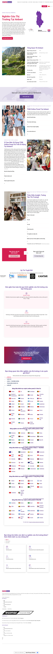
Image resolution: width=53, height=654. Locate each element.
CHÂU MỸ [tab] (9, 385)
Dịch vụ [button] (7, 539)
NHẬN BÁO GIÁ (26, 358)
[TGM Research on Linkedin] (2, 637)
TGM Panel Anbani (45, 243)
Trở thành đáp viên (38, 256)
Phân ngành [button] (8, 541)
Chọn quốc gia (26, 96)
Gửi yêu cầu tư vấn (7, 38)
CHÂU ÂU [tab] (9, 377)
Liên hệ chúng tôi (14, 256)
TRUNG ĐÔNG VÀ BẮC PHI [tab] (12, 383)
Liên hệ (44, 6)
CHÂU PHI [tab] (9, 379)
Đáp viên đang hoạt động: (39, 151)
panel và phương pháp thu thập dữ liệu (37, 427)
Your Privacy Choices (30, 652)
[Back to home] (7, 2)
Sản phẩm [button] (7, 542)
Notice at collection (19, 652)
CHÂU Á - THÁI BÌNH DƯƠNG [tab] (13, 381)
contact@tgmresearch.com (8, 628)
